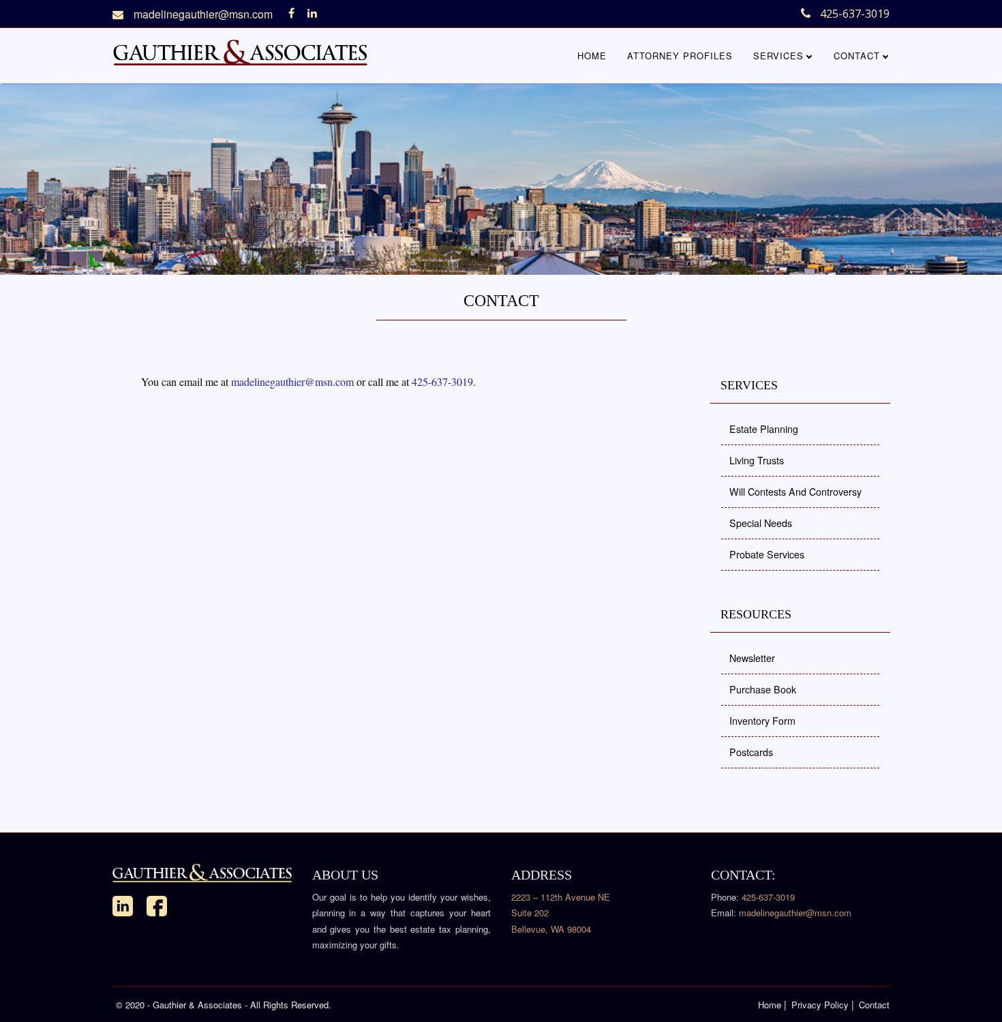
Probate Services (766, 554)
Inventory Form (762, 720)
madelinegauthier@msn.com (203, 14)
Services (778, 55)
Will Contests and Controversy (795, 491)
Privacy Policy (820, 1004)
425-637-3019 (442, 381)
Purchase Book (762, 689)
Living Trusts (756, 460)
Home (592, 55)
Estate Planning (763, 429)
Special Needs (760, 523)
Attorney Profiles (680, 55)
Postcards (751, 752)
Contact (857, 55)
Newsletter (752, 658)
